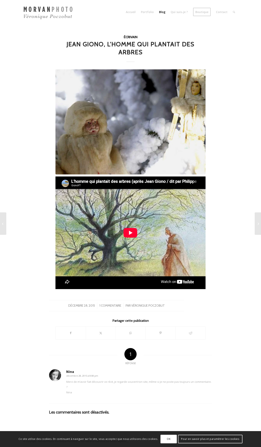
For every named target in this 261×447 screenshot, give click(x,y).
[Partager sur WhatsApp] (131, 333)
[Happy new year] (258, 223)
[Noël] (130, 121)
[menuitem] (130, 12)
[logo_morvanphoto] (49, 12)
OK (168, 439)
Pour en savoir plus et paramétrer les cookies (210, 439)
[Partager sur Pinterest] (160, 333)
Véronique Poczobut (148, 305)
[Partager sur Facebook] (71, 333)
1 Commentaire (110, 305)
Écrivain (130, 37)
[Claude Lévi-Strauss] (3, 223)
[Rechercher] (234, 12)
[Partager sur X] (101, 333)
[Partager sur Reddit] (190, 333)
